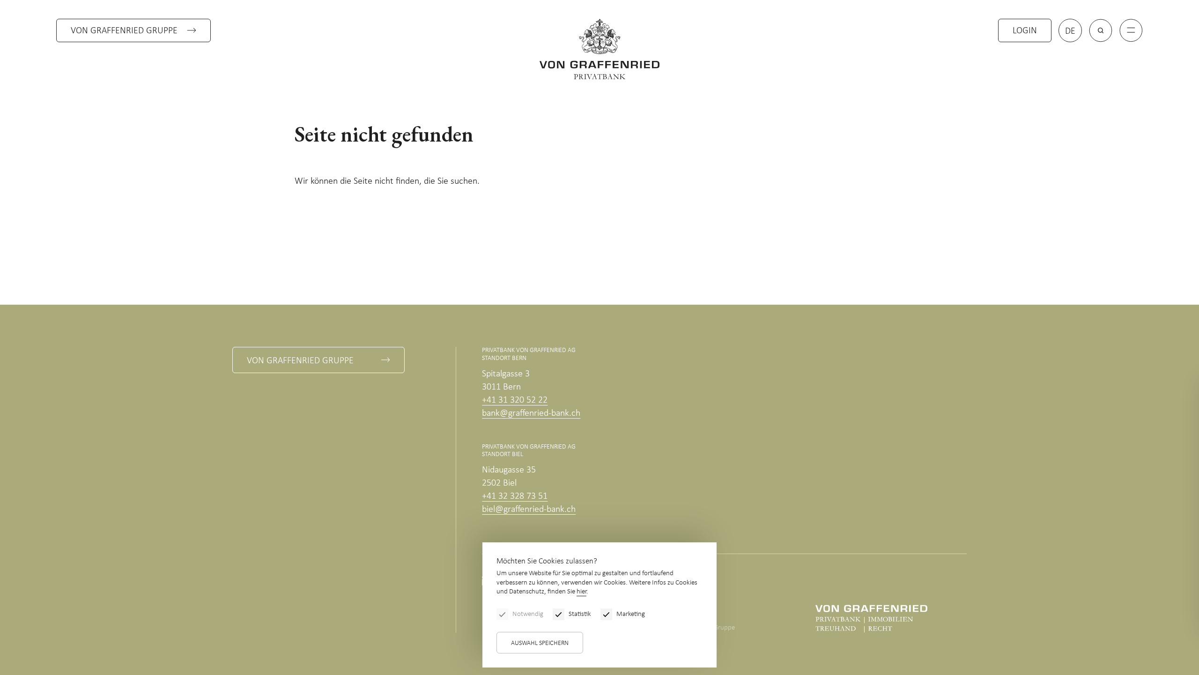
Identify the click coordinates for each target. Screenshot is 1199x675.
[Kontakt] (1122, 607)
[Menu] (1131, 30)
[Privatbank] (599, 49)
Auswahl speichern (540, 643)
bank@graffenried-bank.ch (531, 413)
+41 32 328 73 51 (515, 496)
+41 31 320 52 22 (515, 400)
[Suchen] (1100, 30)
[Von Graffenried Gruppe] (871, 618)
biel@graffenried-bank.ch (529, 509)
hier (581, 591)
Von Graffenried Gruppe (124, 31)
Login (1025, 31)
